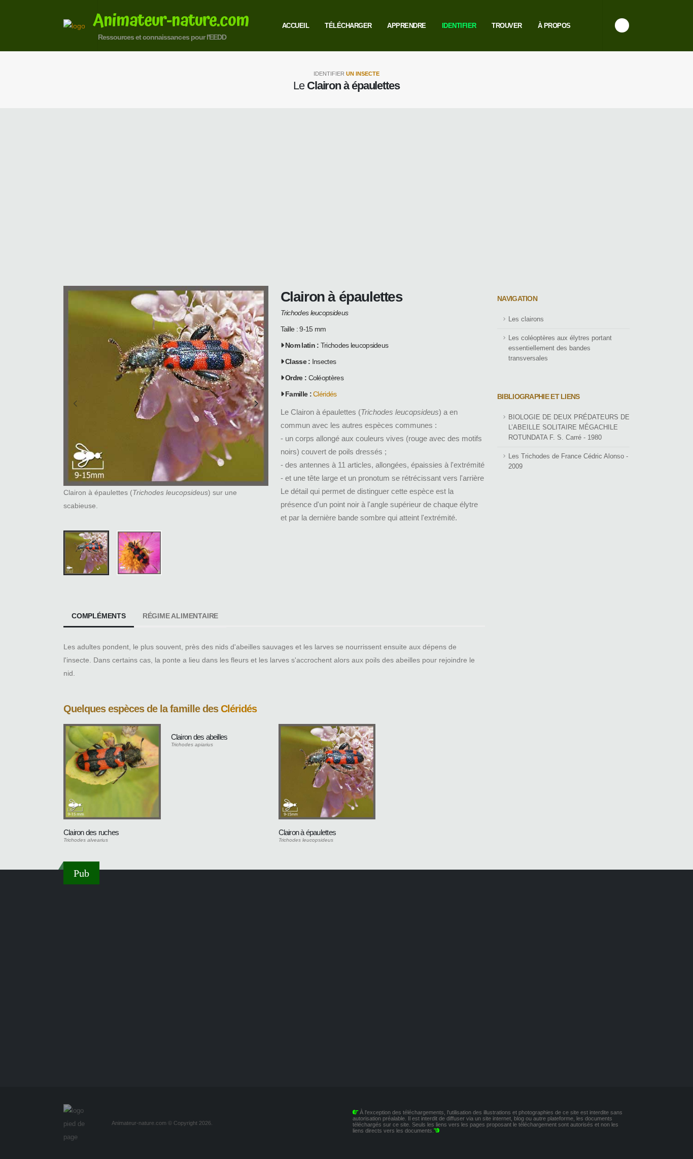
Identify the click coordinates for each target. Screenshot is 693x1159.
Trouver (507, 25)
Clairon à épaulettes (307, 832)
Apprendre (406, 25)
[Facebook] (622, 25)
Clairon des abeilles (199, 737)
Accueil (295, 25)
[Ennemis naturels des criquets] (346, 979)
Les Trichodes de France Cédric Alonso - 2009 (568, 461)
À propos (554, 25)
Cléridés (324, 394)
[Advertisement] (346, 197)
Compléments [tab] (99, 616)
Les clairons (526, 319)
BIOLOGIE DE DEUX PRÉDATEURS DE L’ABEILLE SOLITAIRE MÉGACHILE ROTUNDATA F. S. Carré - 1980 (569, 427)
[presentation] (76, 404)
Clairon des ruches (91, 832)
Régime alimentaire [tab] (180, 616)
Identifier (459, 25)
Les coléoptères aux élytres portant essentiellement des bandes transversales (560, 348)
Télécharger (348, 25)
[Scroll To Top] (675, 1147)
